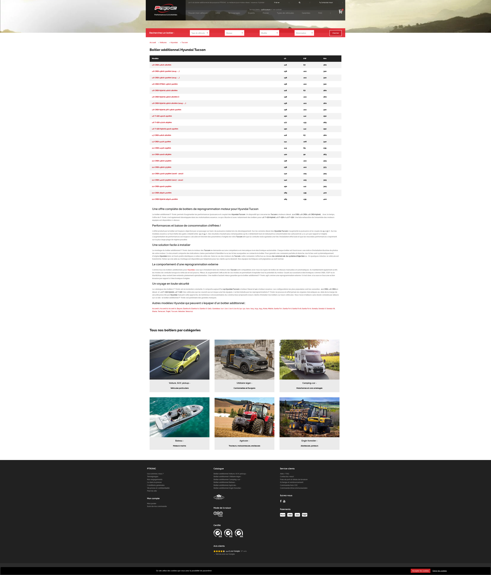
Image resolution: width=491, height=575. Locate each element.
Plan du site (152, 491)
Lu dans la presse (154, 482)
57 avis (244, 551)
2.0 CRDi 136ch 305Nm (161, 161)
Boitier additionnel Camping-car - (227, 479)
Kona (265, 309)
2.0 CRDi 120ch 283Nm (161, 154)
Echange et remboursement (291, 482)
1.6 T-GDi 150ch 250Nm (162, 116)
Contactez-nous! (327, 2)
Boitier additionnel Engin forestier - (228, 488)
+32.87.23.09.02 (265, 9)
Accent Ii (155, 309)
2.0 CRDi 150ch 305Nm (161, 186)
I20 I (227, 309)
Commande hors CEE (289, 485)
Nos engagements (154, 479)
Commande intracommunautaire (293, 488)
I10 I (222, 309)
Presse (266, 13)
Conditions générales (156, 485)
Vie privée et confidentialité (158, 488)
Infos (218, 13)
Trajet (168, 311)
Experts (251, 13)
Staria (154, 311)
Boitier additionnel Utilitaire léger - (228, 476)
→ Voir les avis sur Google (224, 554)
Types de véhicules (285, 13)
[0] (341, 13)
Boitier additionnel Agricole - (225, 485)
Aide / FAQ (284, 474)
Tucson (185, 42)
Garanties (306, 13)
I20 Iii (236, 309)
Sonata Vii (331, 309)
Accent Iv (172, 309)
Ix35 (256, 309)
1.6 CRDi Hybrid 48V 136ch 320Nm (166, 110)
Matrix (270, 309)
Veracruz (189, 311)
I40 (244, 309)
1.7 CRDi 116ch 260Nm (161, 135)
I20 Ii (231, 309)
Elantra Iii (186, 309)
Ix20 (248, 309)
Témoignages (234, 13)
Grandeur (216, 309)
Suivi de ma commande (157, 506)
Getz (209, 309)
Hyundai (174, 42)
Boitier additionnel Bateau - (225, 482)
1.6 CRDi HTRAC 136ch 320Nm (165, 84)
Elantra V (203, 309)
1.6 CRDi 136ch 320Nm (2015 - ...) (166, 71)
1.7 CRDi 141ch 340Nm (161, 142)
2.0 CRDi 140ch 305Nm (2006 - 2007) (167, 174)
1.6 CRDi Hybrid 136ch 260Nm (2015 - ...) (169, 103)
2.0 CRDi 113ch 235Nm (161, 148)
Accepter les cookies (420, 571)
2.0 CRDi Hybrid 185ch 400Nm (165, 199)
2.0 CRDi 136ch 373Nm (161, 167)
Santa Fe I (278, 309)
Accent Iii (164, 309)
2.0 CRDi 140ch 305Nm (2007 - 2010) (167, 180)
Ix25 (252, 309)
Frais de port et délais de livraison (294, 479)
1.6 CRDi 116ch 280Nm (161, 65)
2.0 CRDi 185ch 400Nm (161, 193)
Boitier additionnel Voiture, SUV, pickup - (230, 474)
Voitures (163, 42)
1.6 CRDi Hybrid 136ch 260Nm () (165, 97)
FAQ (320, 13)
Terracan (161, 311)
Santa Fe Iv (306, 309)
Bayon (179, 309)
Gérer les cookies (440, 571)
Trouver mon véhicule (198, 13)
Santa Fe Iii (296, 309)
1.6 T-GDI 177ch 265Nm (162, 122)
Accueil (153, 42)
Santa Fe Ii (287, 309)
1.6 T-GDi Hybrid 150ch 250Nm (165, 129)
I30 (240, 309)
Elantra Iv (195, 309)
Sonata (315, 309)
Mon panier (151, 503)
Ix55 (260, 309)
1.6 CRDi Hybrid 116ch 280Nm (164, 90)
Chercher (335, 33)
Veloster (181, 311)
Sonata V (322, 309)
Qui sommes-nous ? (155, 474)
